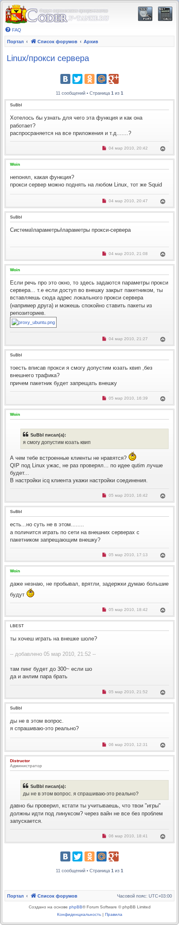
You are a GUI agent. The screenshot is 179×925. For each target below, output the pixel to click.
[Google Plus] (114, 79)
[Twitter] (77, 79)
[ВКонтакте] (65, 79)
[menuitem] (13, 30)
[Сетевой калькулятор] (165, 14)
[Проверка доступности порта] (145, 14)
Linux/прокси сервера (48, 58)
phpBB (75, 907)
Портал (15, 41)
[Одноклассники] (89, 79)
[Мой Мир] (102, 79)
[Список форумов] (57, 15)
